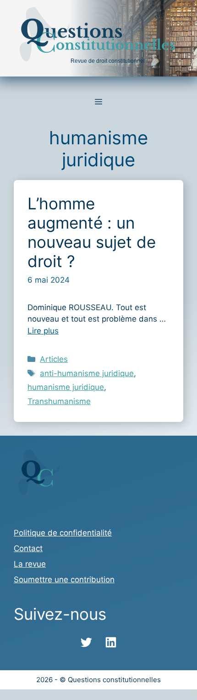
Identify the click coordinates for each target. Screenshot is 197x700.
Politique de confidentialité (63, 532)
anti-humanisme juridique (87, 373)
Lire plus (43, 330)
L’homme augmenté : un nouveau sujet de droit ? (91, 232)
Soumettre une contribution (64, 579)
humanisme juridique (65, 387)
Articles (54, 359)
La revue (30, 564)
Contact (28, 548)
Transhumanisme (59, 401)
